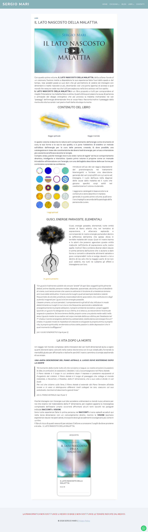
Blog (124, 4)
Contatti (140, 4)
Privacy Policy (84, 521)
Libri (36, 18)
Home (104, 4)
